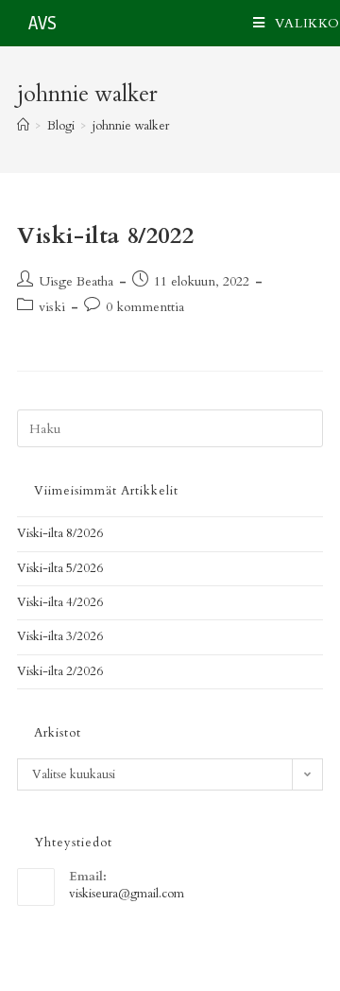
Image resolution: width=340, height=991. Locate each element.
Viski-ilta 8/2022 (105, 236)
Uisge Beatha (76, 281)
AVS (42, 23)
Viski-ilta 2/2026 (60, 671)
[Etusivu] (23, 125)
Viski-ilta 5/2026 (60, 568)
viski (52, 307)
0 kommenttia (145, 307)
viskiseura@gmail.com (126, 893)
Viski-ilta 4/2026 (60, 602)
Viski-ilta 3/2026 (60, 636)
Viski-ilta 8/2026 (60, 533)
